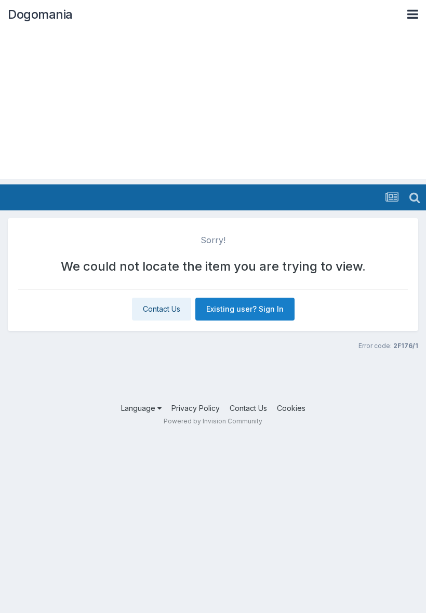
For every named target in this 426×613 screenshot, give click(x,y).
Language (139, 408)
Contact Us (161, 308)
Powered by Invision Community (213, 421)
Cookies (291, 408)
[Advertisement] (213, 106)
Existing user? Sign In (245, 308)
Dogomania (40, 14)
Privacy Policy (195, 408)
